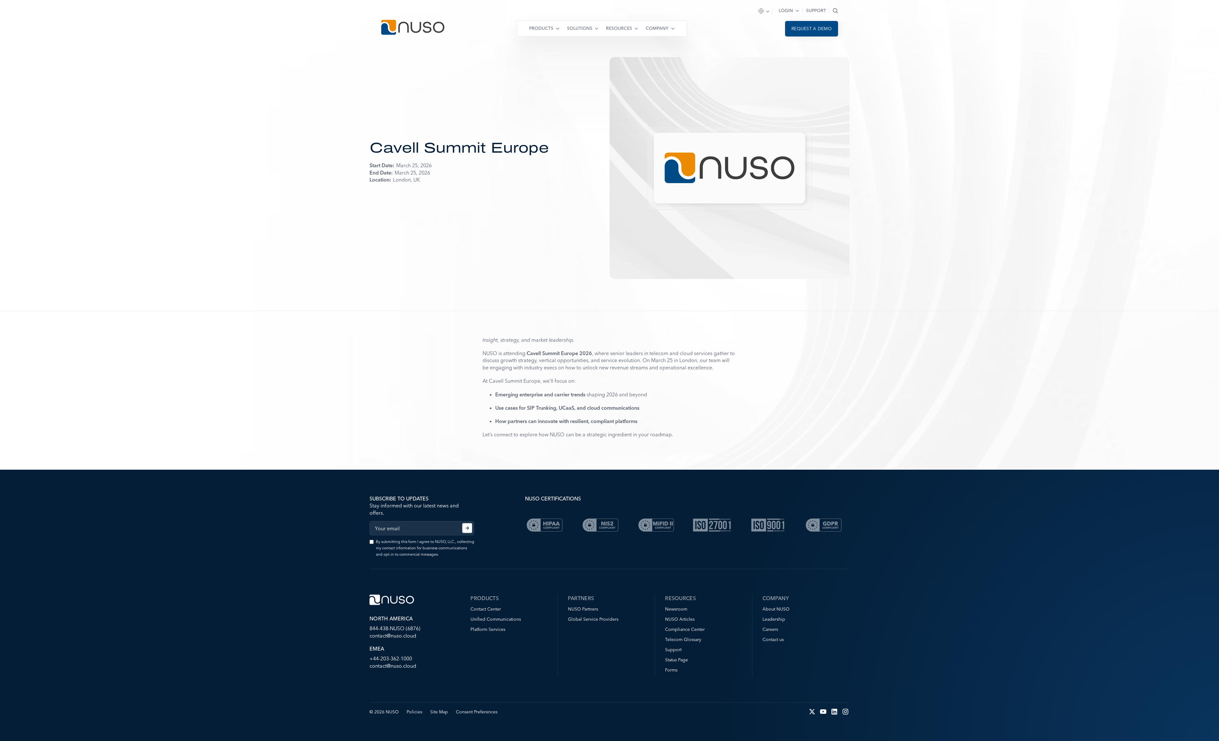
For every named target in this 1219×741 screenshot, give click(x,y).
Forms (671, 670)
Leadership (774, 619)
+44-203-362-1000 (391, 658)
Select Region (764, 11)
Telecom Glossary (683, 639)
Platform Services (487, 629)
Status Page (676, 660)
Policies (414, 712)
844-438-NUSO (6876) (395, 628)
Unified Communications (495, 619)
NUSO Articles (680, 619)
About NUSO (776, 609)
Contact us (773, 639)
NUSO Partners (583, 609)
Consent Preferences (476, 712)
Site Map (439, 712)
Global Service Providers (593, 619)
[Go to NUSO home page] (412, 28)
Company (657, 28)
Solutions (579, 28)
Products (541, 28)
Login (786, 10)
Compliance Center (685, 629)
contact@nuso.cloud (393, 635)
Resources (619, 28)
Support (816, 10)
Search (835, 10)
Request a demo (811, 28)
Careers (770, 629)
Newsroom (676, 609)
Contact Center (485, 609)
